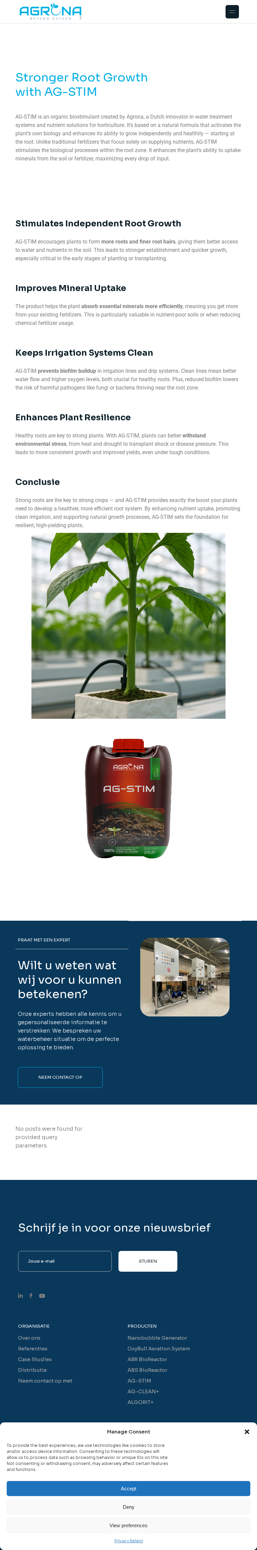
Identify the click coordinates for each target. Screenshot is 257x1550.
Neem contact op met (45, 1381)
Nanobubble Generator (157, 1338)
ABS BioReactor (147, 1370)
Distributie (32, 1370)
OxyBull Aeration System (158, 1348)
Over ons (29, 1338)
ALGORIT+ (140, 1402)
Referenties (33, 1348)
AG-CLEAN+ (143, 1391)
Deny (129, 1507)
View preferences (128, 1525)
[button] (247, 1431)
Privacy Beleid (128, 1540)
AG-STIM (139, 1381)
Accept (128, 1488)
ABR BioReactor (147, 1359)
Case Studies (35, 1359)
